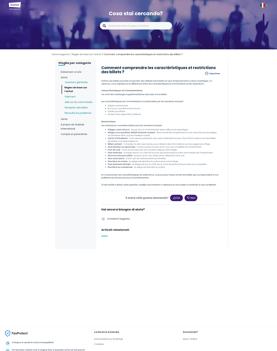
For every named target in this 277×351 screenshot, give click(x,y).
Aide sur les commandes (78, 102)
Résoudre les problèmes (78, 113)
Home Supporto (61, 54)
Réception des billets (76, 107)
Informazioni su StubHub (108, 339)
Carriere (99, 344)
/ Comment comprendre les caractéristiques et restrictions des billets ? (142, 54)
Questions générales (76, 82)
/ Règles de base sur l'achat (85, 54)
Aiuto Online (190, 339)
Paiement (70, 96)
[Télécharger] (132, 136)
